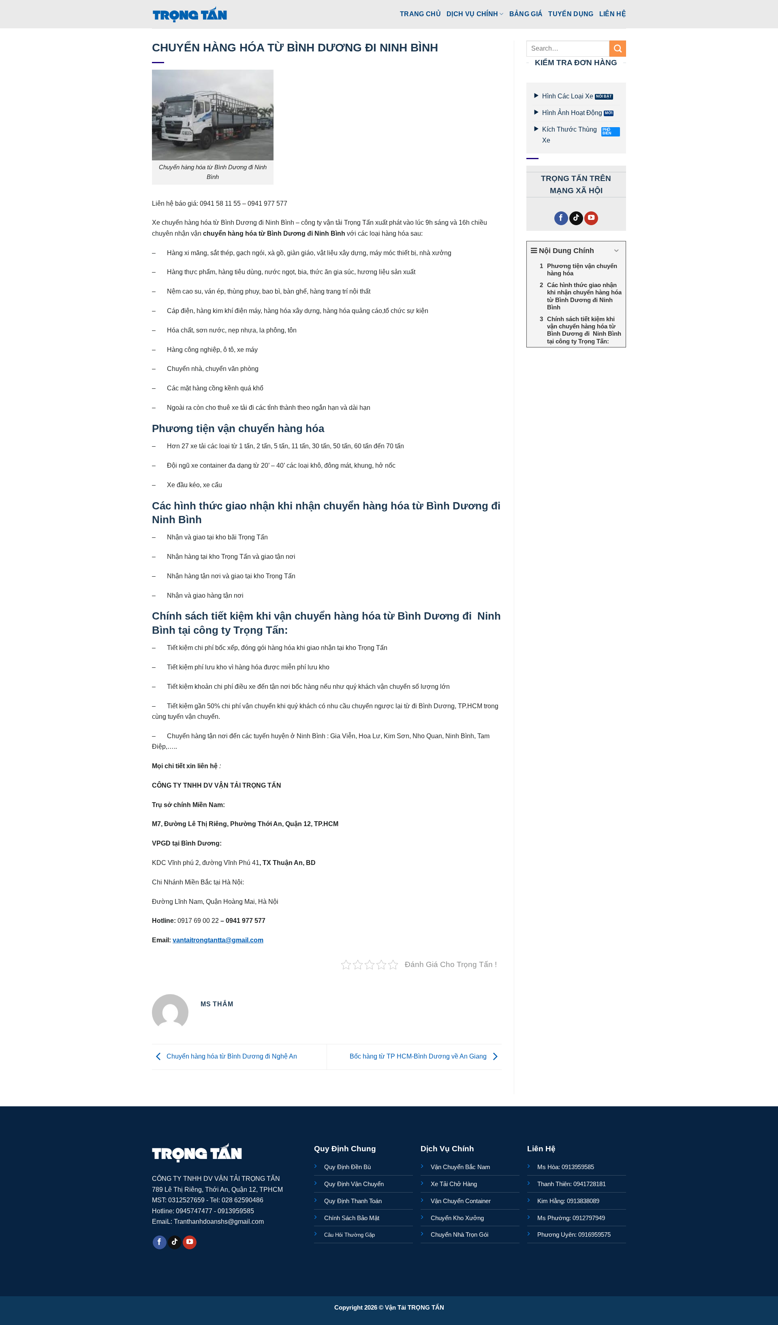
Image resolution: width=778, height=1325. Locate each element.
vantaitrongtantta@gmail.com (218, 940)
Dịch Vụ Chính (472, 13)
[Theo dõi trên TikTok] (576, 218)
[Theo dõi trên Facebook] (561, 218)
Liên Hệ (612, 13)
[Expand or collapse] (616, 250)
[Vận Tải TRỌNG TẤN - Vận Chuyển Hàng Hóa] (190, 14)
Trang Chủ (420, 13)
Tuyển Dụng (570, 13)
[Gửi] (617, 48)
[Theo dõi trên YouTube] (591, 218)
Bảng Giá (526, 13)
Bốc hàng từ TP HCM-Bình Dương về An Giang (419, 1056)
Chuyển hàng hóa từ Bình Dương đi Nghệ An (231, 1056)
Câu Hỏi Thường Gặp (349, 1235)
